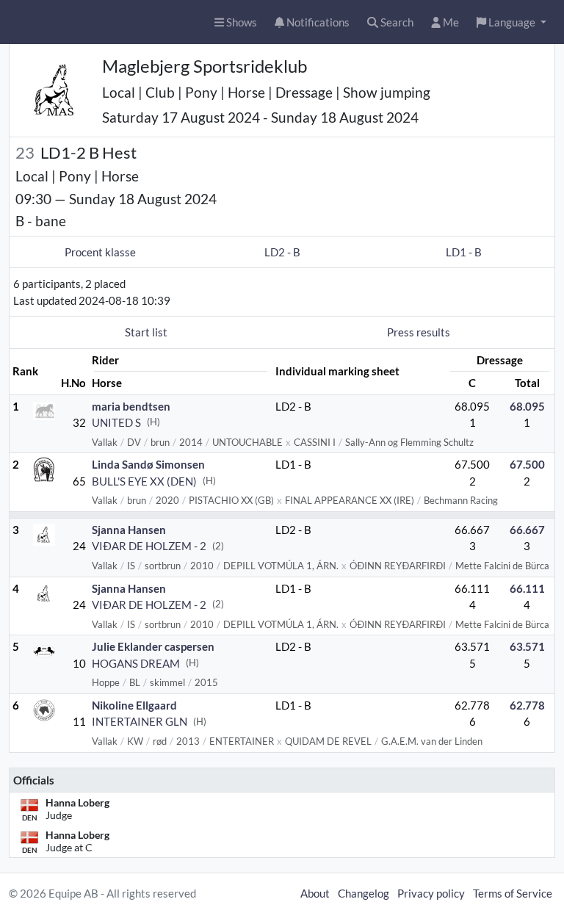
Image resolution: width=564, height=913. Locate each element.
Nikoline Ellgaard (134, 705)
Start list (146, 332)
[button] (511, 22)
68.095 (527, 406)
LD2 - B (282, 252)
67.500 (527, 464)
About (315, 893)
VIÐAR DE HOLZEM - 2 (149, 545)
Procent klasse (100, 252)
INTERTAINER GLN (139, 721)
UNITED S (116, 422)
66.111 (527, 588)
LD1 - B (464, 252)
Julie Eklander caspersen (153, 646)
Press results (418, 332)
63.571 (527, 646)
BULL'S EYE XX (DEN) (144, 481)
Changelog (363, 893)
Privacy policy (431, 893)
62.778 (527, 705)
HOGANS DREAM (136, 663)
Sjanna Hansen (129, 529)
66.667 (527, 529)
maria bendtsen (131, 406)
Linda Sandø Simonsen (148, 464)
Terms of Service (512, 893)
